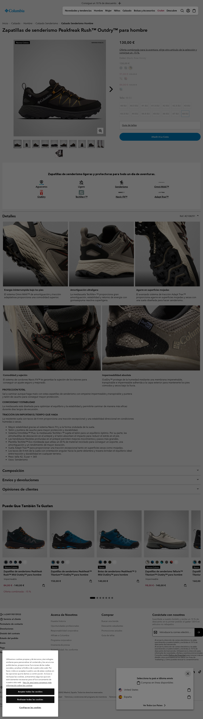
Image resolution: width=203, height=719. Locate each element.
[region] (30, 683)
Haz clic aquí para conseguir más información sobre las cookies (29, 684)
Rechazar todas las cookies (30, 699)
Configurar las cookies (30, 707)
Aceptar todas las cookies (30, 691)
